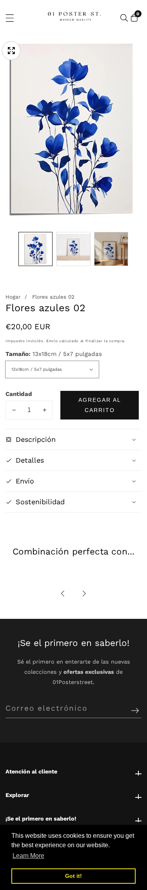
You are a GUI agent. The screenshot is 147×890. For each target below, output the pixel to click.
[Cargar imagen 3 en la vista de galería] (111, 249)
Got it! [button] (73, 876)
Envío (52, 341)
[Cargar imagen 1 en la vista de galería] (35, 249)
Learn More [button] (28, 855)
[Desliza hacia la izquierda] (10, 249)
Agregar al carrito (99, 405)
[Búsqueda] (124, 18)
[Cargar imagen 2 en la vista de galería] (73, 249)
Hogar (12, 297)
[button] (62, 593)
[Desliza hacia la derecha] (136, 249)
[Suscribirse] (135, 711)
